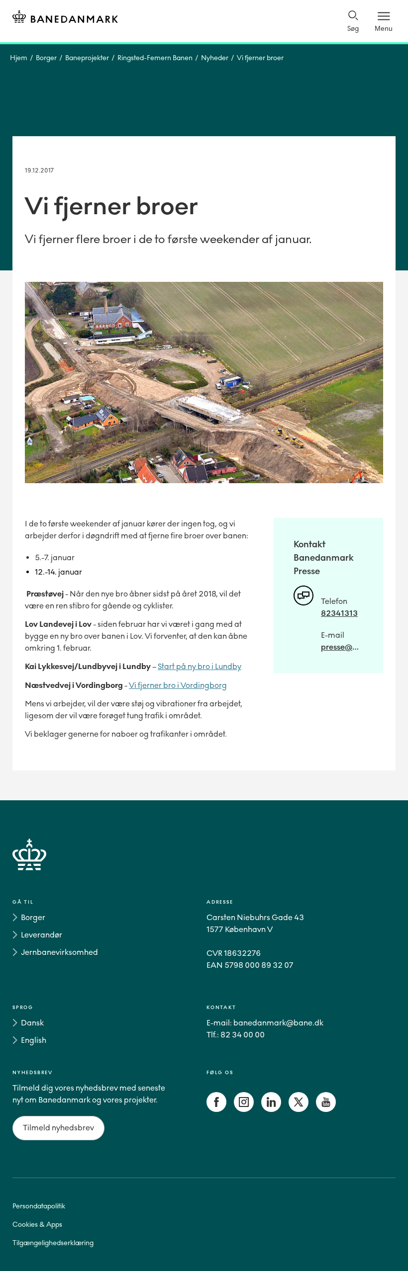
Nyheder (214, 58)
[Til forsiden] (65, 18)
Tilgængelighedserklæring (53, 1243)
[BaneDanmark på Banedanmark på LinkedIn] (271, 1109)
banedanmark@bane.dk (278, 1022)
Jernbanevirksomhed (59, 952)
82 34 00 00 (242, 1034)
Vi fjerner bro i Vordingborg (178, 685)
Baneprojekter (87, 58)
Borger (46, 58)
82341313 (339, 613)
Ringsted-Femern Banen (155, 58)
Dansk (32, 1022)
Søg (353, 28)
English (33, 1040)
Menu (384, 28)
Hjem (18, 58)
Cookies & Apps (37, 1224)
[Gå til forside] (204, 866)
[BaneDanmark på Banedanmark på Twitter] (298, 1109)
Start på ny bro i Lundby (199, 666)
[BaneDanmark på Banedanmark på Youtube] (326, 1109)
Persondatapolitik (38, 1206)
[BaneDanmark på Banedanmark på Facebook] (216, 1109)
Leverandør (41, 934)
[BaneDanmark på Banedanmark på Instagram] (244, 1109)
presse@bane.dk (342, 647)
